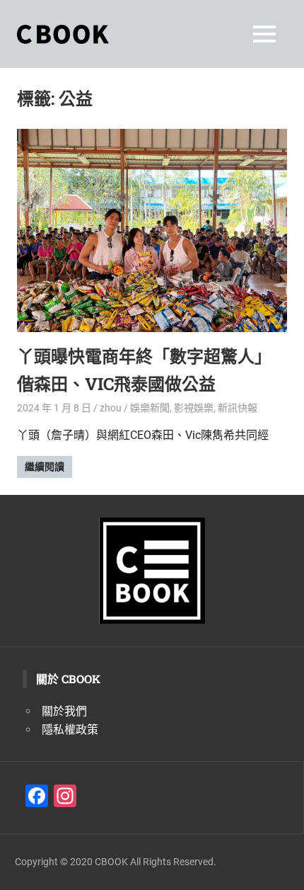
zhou (111, 407)
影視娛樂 (194, 407)
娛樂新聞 (150, 407)
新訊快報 (237, 407)
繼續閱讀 (44, 466)
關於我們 (64, 711)
